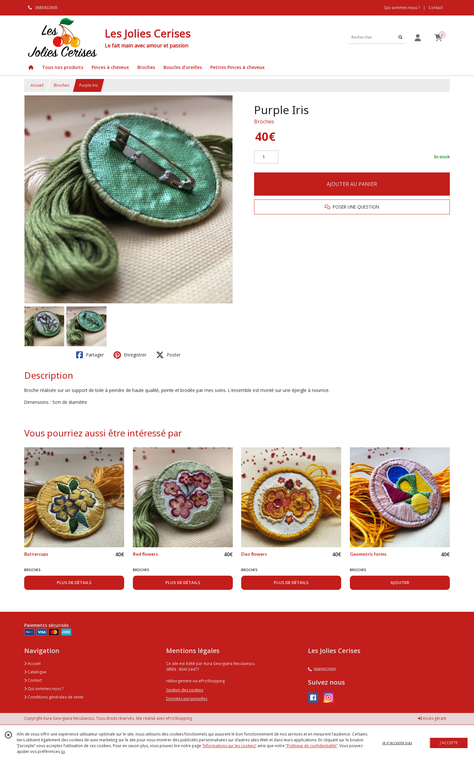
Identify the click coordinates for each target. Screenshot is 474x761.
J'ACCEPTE (449, 743)
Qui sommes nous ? (45, 688)
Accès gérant (434, 718)
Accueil (37, 85)
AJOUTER (399, 582)
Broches (61, 85)
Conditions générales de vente (55, 697)
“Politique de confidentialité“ (311, 745)
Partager (94, 355)
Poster (173, 355)
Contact (436, 7)
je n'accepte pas (397, 743)
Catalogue (36, 672)
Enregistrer (134, 355)
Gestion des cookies (184, 690)
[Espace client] (417, 37)
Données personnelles (186, 698)
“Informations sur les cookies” (229, 745)
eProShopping (179, 718)
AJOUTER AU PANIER (352, 184)
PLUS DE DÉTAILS (74, 582)
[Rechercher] (400, 37)
